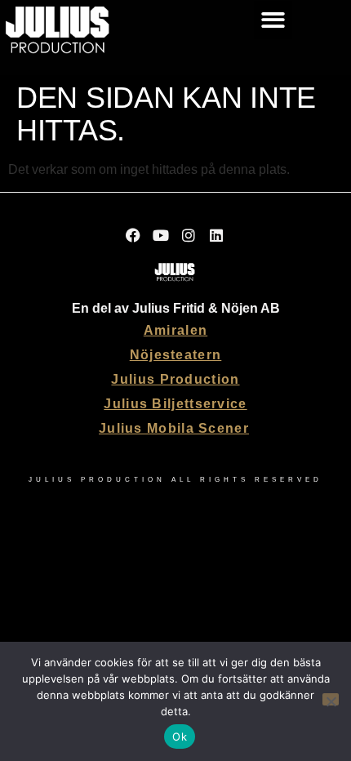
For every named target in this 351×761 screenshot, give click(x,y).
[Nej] (330, 699)
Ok (179, 736)
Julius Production (175, 379)
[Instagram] (189, 235)
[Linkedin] (217, 235)
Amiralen (175, 330)
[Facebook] (134, 235)
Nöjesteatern (176, 355)
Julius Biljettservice (175, 404)
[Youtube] (161, 235)
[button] (273, 20)
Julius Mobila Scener (174, 428)
